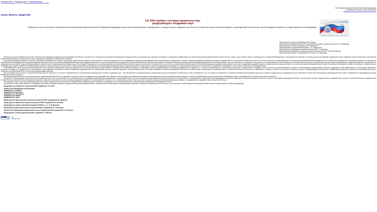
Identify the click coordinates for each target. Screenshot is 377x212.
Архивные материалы (35, 1)
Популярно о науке (20, 1)
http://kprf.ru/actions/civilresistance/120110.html (360, 11)
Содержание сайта (6, 1)
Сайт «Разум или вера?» (8, 3)
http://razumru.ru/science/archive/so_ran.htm (36, 3)
